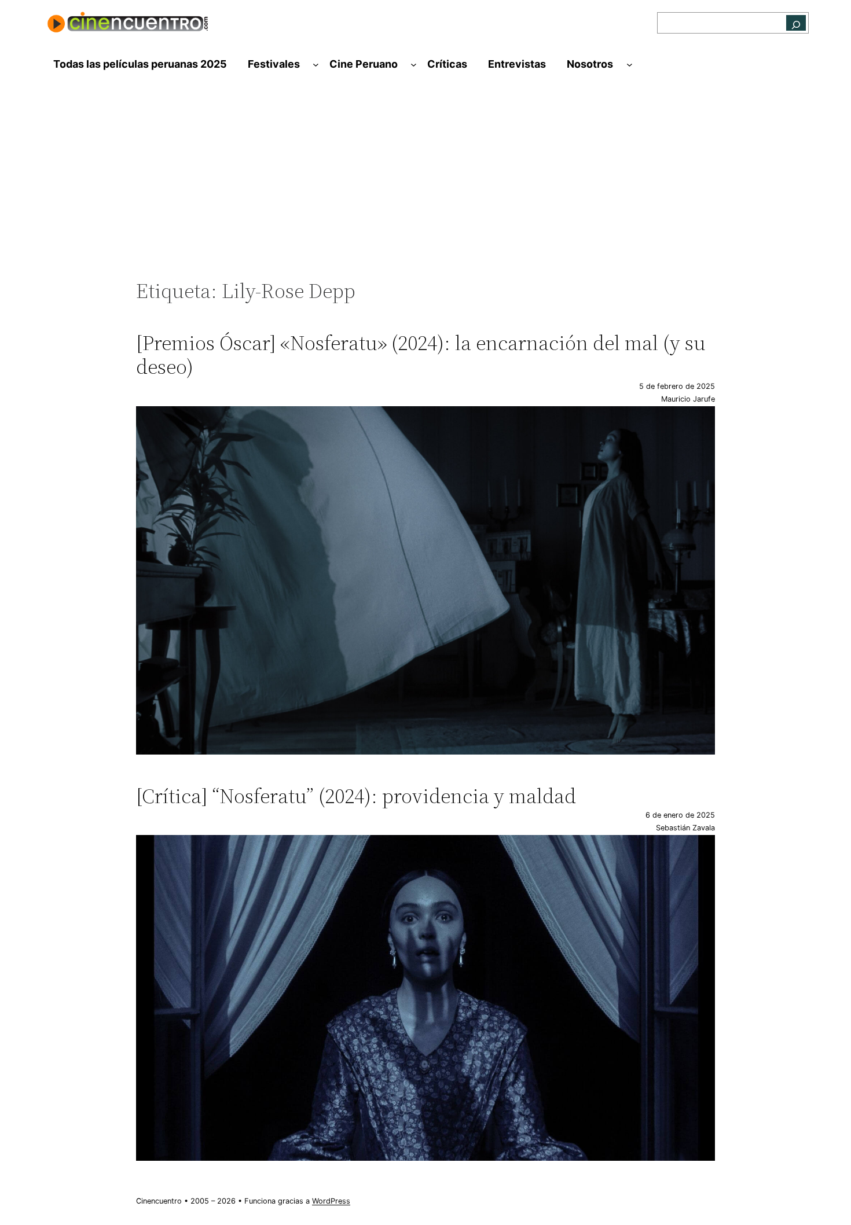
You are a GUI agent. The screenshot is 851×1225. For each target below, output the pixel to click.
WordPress (331, 1201)
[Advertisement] (425, 183)
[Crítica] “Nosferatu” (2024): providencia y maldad (356, 796)
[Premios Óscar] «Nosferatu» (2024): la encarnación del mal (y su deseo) (421, 355)
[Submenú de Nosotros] (629, 64)
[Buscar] (796, 23)
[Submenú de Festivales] (316, 64)
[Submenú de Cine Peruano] (413, 64)
